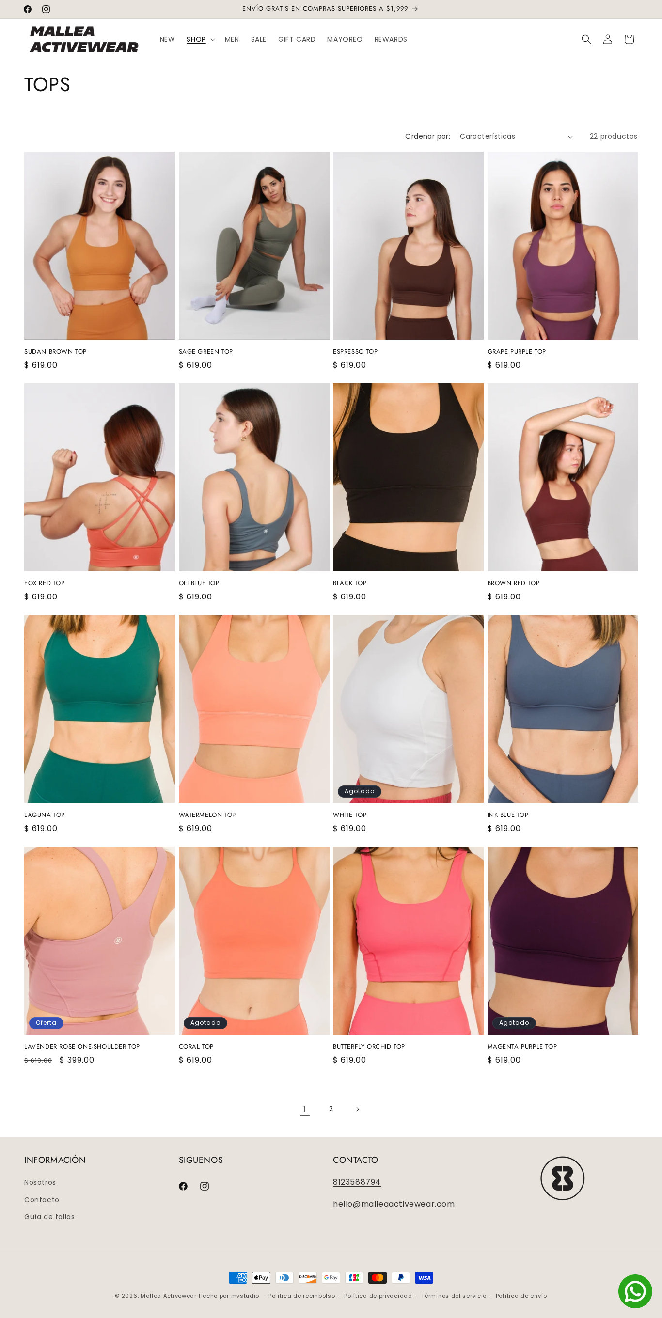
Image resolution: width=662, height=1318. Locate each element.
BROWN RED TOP (514, 584)
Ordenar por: (427, 136)
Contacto (42, 1200)
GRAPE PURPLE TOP (517, 352)
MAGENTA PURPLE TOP (522, 1047)
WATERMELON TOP (207, 815)
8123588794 (357, 1182)
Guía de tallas (49, 1217)
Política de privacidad (378, 1296)
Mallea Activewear (169, 1296)
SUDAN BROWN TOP (55, 352)
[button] (200, 39)
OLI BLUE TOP (199, 584)
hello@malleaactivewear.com (394, 1203)
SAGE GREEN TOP (206, 352)
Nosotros (40, 1182)
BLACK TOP (349, 584)
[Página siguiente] (357, 1109)
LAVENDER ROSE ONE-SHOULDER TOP (82, 1047)
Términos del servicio (454, 1296)
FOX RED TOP (44, 584)
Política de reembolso (301, 1296)
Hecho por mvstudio (229, 1296)
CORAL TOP (196, 1047)
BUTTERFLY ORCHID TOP (369, 1047)
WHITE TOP (349, 815)
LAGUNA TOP (44, 815)
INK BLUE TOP (508, 815)
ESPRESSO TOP (355, 352)
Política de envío (521, 1296)
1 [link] (304, 1108)
